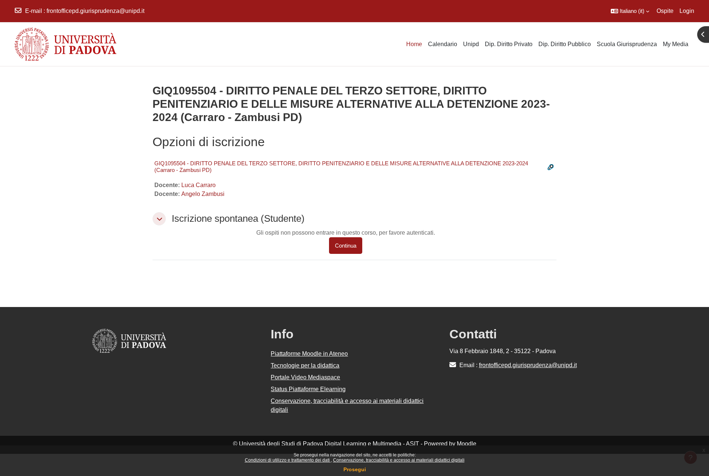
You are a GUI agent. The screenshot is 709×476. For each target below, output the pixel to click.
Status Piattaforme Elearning (308, 389)
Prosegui (354, 469)
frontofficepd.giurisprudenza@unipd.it (95, 11)
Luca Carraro (198, 185)
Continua (345, 245)
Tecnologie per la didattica (305, 365)
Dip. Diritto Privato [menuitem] (508, 44)
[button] (630, 11)
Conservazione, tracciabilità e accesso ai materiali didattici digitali (399, 460)
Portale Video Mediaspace (305, 377)
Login (686, 11)
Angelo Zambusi (203, 194)
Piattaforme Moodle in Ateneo (309, 354)
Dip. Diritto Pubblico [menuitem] (564, 44)
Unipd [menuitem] (471, 44)
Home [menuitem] (414, 44)
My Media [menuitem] (675, 44)
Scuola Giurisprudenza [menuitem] (627, 44)
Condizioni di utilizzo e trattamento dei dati (288, 460)
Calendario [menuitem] (442, 44)
